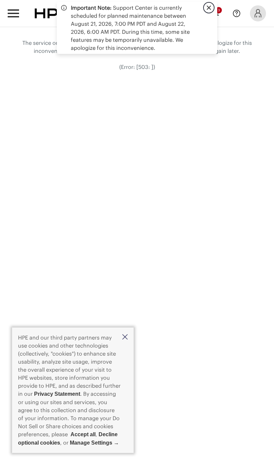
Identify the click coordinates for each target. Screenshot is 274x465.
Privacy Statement (57, 394)
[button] (125, 337)
